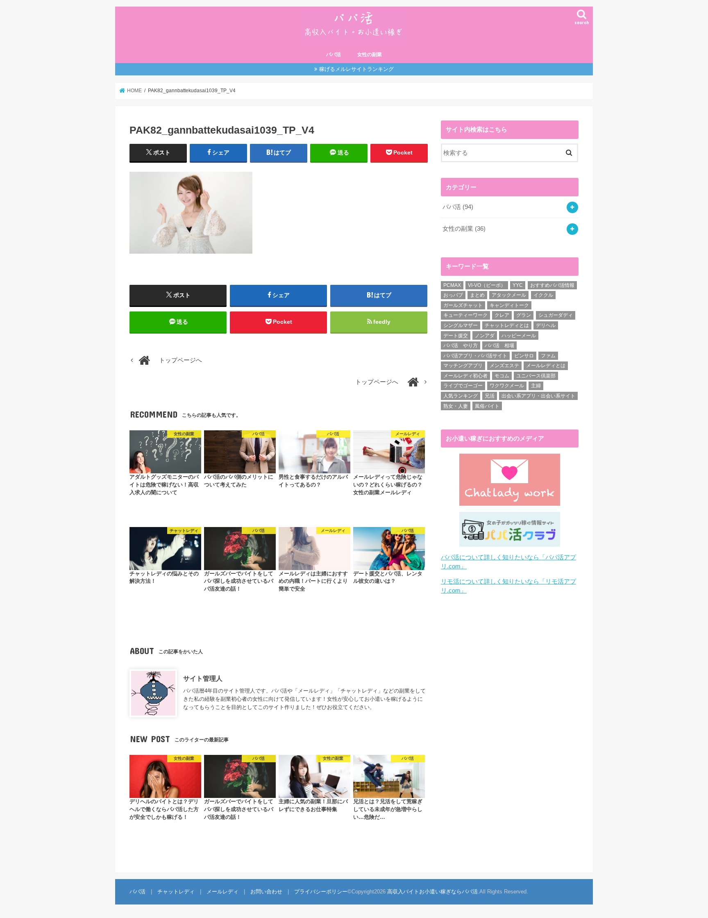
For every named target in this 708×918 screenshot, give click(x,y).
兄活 (490, 396)
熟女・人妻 (455, 406)
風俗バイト (487, 406)
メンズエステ (504, 365)
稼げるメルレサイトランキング (356, 69)
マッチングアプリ (463, 365)
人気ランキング (460, 396)
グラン (523, 315)
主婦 (536, 386)
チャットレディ (176, 891)
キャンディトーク (509, 305)
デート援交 (455, 336)
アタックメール (509, 295)
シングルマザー (460, 325)
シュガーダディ (555, 315)
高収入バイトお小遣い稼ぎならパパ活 (432, 891)
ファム (548, 356)
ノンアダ (485, 336)
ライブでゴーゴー (463, 386)
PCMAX (452, 285)
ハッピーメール (519, 336)
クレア (502, 315)
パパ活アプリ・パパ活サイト (475, 356)
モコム (502, 376)
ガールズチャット (463, 305)
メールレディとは (545, 365)
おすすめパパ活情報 (552, 285)
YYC (518, 285)
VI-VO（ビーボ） (487, 285)
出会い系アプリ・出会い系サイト (538, 396)
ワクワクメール (507, 386)
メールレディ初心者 (465, 376)
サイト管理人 (202, 678)
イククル (543, 295)
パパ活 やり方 (460, 345)
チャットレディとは (507, 325)
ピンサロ (524, 356)
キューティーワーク (465, 315)
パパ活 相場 (499, 345)
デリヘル (546, 325)
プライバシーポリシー (320, 891)
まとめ (477, 295)
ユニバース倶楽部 (536, 376)
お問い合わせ (266, 891)
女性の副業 (369, 54)
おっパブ (453, 295)
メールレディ (222, 891)
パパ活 (333, 54)
